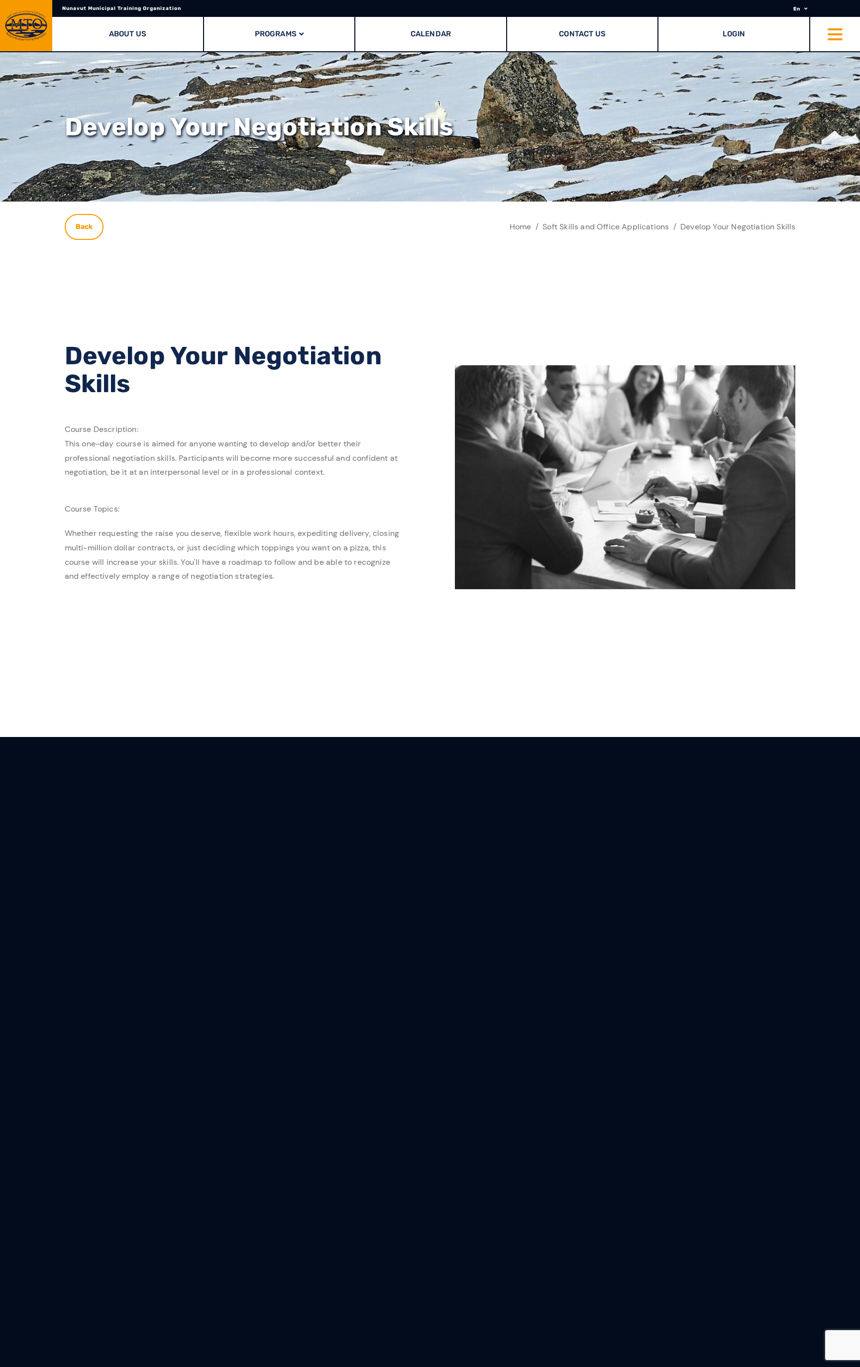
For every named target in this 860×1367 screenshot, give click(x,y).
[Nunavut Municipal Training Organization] (26, 25)
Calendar (431, 33)
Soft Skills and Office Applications (605, 226)
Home (521, 226)
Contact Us (582, 33)
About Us (127, 33)
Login (734, 33)
